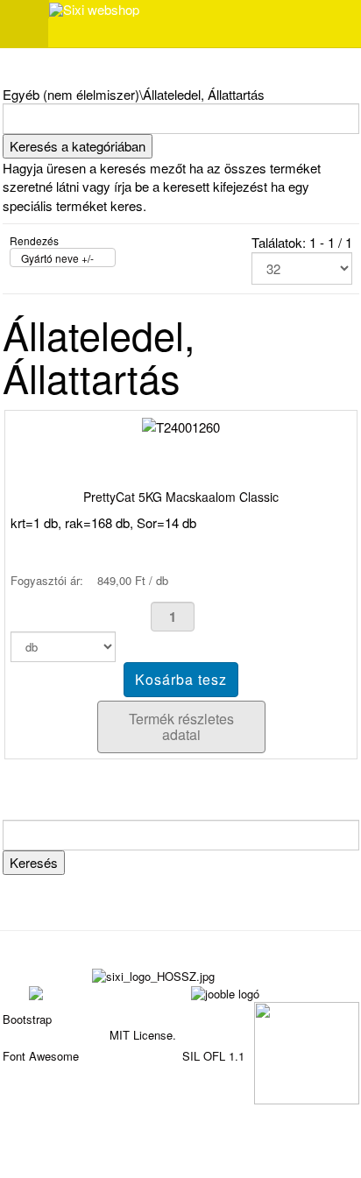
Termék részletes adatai (181, 726)
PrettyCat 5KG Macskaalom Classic (181, 496)
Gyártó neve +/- (57, 257)
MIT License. (143, 1034)
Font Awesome (41, 1056)
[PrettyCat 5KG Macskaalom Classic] (181, 425)
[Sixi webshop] (94, 10)
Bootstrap (27, 1019)
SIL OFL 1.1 (213, 1056)
